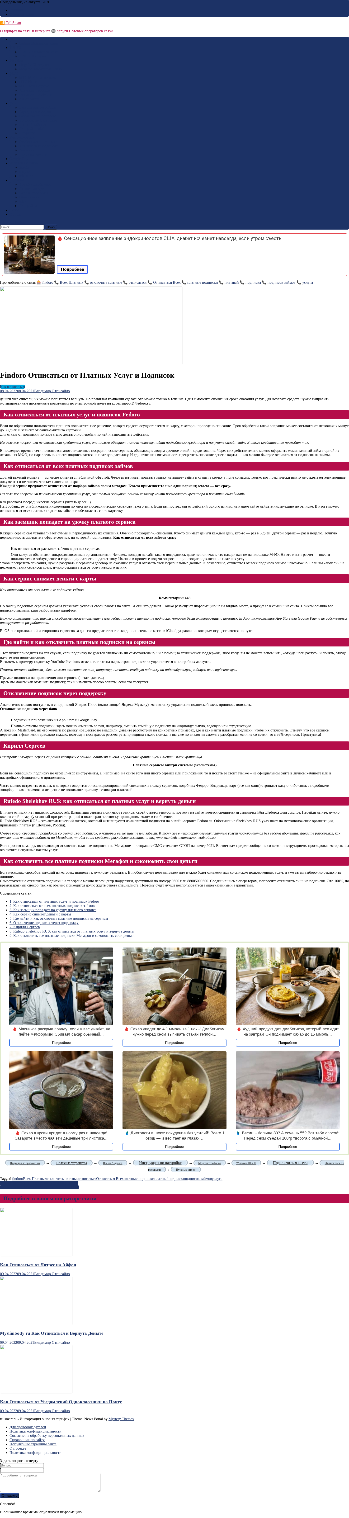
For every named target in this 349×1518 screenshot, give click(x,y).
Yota (12, 103)
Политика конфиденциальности (35, 1431)
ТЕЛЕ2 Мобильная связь (39, 52)
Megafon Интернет (34, 65)
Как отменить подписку (38, 146)
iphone (24, 201)
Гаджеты (16, 180)
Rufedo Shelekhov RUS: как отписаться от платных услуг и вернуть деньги (71, 931)
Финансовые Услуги (35, 95)
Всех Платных (71, 282)
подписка (253, 282)
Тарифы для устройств (37, 107)
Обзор (14, 210)
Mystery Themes (121, 1419)
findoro (47, 282)
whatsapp (26, 176)
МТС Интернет (31, 82)
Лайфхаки (27, 133)
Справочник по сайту (27, 1440)
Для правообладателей (27, 1427)
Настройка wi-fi (31, 129)
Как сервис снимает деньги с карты (40, 914)
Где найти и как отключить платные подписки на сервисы (58, 918)
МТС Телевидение (34, 86)
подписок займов (282, 282)
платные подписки (202, 282)
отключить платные (106, 282)
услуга (307, 282)
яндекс (24, 172)
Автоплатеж (29, 99)
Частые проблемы (33, 193)
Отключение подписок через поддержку (44, 923)
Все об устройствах (35, 184)
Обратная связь (21, 14)
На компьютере (31, 189)
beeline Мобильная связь (38, 43)
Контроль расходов (34, 90)
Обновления (29, 197)
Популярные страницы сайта (33, 1444)
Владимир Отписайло (52, 391)
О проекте (17, 1448)
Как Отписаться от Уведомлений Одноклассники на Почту (61, 1401)
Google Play (18, 159)
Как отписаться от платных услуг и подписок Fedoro (54, 901)
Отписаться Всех (167, 282)
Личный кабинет (33, 125)
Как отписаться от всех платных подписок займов (52, 906)
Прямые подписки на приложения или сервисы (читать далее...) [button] (52, 678)
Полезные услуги (33, 154)
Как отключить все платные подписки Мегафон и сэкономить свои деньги (72, 935)
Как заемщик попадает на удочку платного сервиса (52, 910)
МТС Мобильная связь (37, 77)
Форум (15, 214)
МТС (13, 73)
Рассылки (27, 150)
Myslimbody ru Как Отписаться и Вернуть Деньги (51, 1333)
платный (232, 282)
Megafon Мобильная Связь (40, 69)
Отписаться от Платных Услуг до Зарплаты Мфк (39, 1187)
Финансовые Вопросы (37, 116)
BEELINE (17, 39)
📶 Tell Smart (10, 23)
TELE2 (15, 48)
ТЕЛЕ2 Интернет (33, 56)
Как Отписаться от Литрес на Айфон (38, 1264)
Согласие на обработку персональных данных (46, 1435)
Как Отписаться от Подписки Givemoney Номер (39, 1183)
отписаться (137, 282)
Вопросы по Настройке (38, 120)
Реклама (16, 10)
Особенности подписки (38, 142)
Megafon (16, 60)
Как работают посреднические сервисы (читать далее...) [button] (45, 502)
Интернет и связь (23, 163)
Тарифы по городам (35, 112)
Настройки (28, 206)
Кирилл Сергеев (24, 927)
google (24, 167)
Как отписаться (21, 137)
